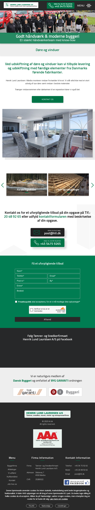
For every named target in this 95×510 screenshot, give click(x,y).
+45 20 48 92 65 (81, 470)
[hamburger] (88, 5)
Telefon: (68, 466)
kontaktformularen (53, 216)
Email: (67, 474)
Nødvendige (46, 506)
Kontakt (12, 480)
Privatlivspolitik (24, 302)
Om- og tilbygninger (26, 189)
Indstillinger (62, 506)
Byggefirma (12, 466)
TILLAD (31, 506)
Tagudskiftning (68, 189)
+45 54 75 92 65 (81, 466)
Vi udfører (12, 473)
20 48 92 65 (12, 216)
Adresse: (30, 472)
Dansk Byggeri (22, 380)
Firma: (29, 466)
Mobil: (67, 470)
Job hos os (12, 484)
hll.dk (51, 421)
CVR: (29, 479)
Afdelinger (12, 469)
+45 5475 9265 (63, 6)
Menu (80, 5)
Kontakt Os (47, 99)
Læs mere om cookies (59, 499)
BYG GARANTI (60, 380)
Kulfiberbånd (12, 477)
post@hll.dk (52, 233)
